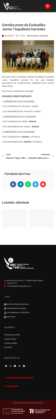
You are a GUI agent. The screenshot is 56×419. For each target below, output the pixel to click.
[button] (13, 184)
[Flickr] (24, 366)
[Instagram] (19, 366)
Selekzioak (44, 36)
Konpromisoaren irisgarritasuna (20, 377)
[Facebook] (6, 366)
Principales (34, 36)
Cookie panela (12, 386)
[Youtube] (15, 366)
